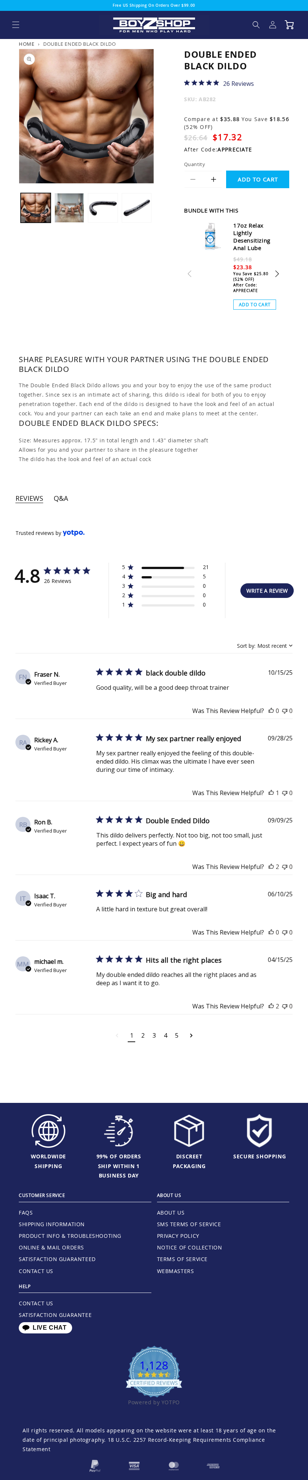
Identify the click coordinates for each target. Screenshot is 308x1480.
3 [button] (154, 1035)
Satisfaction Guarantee (55, 1314)
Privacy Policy (178, 1235)
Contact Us (36, 1271)
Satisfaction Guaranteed (57, 1259)
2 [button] (143, 1035)
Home (26, 44)
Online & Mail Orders (51, 1247)
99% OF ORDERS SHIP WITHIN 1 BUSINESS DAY (119, 1166)
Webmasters (175, 1271)
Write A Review (267, 590)
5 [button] (176, 1035)
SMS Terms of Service (189, 1224)
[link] (219, 83)
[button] (16, 24)
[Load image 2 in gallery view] (69, 208)
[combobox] (265, 645)
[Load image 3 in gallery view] (103, 208)
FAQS (26, 1212)
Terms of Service (182, 1259)
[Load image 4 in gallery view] (137, 208)
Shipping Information (52, 1224)
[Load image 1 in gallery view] (36, 208)
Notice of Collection (189, 1247)
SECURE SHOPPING (259, 1156)
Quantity (194, 164)
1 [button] (131, 1035)
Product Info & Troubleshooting (70, 1235)
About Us (171, 1212)
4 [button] (165, 1035)
